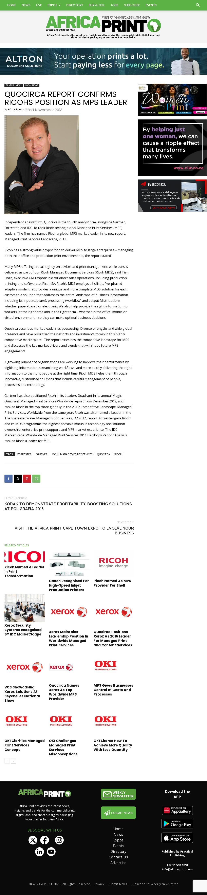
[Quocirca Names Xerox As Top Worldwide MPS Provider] (69, 666)
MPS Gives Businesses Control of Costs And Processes (113, 690)
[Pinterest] (27, 479)
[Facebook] (8, 479)
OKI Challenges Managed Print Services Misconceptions (63, 747)
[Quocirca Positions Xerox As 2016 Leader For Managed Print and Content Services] (114, 611)
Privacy (99, 884)
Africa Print (15, 109)
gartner (41, 454)
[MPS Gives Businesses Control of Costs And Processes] (114, 666)
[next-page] (13, 761)
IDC (54, 454)
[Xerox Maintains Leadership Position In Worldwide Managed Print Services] (69, 611)
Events (151, 5)
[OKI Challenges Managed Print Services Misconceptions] (69, 721)
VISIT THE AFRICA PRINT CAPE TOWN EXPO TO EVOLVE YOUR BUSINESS (74, 530)
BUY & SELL (97, 5)
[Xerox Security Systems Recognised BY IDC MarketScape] (24, 608)
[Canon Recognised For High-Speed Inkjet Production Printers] (69, 563)
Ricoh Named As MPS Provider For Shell (112, 583)
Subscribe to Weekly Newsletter (154, 884)
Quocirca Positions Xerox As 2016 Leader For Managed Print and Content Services (113, 638)
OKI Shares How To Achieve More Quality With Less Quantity (113, 745)
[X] (18, 479)
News (26, 5)
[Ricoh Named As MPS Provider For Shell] (114, 563)
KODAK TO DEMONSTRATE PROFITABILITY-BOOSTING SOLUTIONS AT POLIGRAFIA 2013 (68, 506)
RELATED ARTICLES (16, 545)
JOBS (114, 5)
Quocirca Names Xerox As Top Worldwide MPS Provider (64, 692)
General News (14, 85)
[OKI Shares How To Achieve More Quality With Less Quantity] (114, 721)
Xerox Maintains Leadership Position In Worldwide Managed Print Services (68, 638)
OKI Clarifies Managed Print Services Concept (24, 745)
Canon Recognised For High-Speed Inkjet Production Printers (69, 585)
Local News (31, 85)
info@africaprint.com (177, 869)
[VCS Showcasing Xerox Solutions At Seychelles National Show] (24, 667)
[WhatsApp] (36, 479)
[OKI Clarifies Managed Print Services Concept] (24, 721)
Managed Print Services (76, 454)
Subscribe (132, 5)
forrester (24, 454)
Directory (74, 5)
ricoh (118, 454)
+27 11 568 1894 (177, 865)
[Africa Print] (103, 27)
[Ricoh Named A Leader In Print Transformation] (24, 557)
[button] (198, 5)
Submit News (117, 884)
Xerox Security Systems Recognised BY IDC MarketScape (23, 630)
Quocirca (103, 454)
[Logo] (118, 794)
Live (39, 5)
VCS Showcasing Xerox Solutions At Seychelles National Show (22, 694)
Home (11, 5)
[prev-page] (7, 761)
